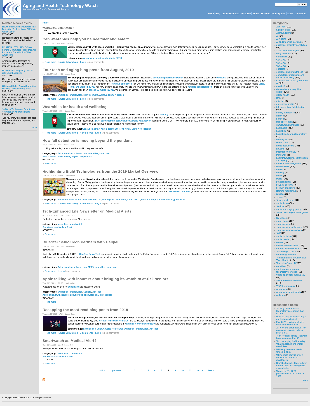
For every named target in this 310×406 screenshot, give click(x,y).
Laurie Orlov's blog (68, 62)
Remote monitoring (286, 191)
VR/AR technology (285, 286)
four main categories (121, 84)
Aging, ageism (106, 95)
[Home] (11, 9)
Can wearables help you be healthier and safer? (86, 39)
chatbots (280, 69)
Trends (255, 13)
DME (278, 98)
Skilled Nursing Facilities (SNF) (292, 212)
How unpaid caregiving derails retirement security (17, 71)
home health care (285, 145)
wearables (281, 289)
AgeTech (119, 95)
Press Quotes (279, 13)
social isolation (284, 236)
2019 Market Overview (178, 191)
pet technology (283, 182)
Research (246, 13)
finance (280, 116)
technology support (286, 254)
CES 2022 (281, 60)
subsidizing (73, 287)
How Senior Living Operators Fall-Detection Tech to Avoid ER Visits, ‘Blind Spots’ (19, 29)
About (290, 13)
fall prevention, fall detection (72, 153)
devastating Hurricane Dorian (168, 77)
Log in (83, 62)
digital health (282, 95)
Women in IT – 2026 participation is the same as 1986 (290, 373)
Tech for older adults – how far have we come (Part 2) (291, 337)
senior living (282, 203)
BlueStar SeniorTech (89, 254)
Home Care (282, 142)
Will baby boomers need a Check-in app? (289, 350)
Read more (50, 62)
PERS (91, 267)
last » (211, 370)
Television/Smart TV (286, 263)
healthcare (281, 128)
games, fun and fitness (287, 125)
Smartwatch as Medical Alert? (70, 341)
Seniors (87, 292)
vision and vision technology (290, 275)
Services (265, 13)
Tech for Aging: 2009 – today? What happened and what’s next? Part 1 (291, 344)
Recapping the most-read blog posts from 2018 (85, 310)
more (34, 127)
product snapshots (285, 188)
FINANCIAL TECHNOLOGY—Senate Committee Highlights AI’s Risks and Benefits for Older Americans (19, 51)
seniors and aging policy (288, 209)
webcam (280, 295)
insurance (281, 155)
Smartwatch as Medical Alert (57, 227)
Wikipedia (221, 77)
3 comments (86, 333)
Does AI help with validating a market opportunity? (291, 317)
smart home (282, 221)
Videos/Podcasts (230, 13)
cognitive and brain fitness (289, 72)
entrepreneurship (285, 104)
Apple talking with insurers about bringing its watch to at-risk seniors (105, 279)
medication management (289, 163)
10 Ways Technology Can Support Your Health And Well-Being (19, 110)
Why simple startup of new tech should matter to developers (289, 357)
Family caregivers (285, 112)
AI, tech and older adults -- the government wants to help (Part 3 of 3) (291, 330)
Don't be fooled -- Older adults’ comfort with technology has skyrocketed (291, 365)
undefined (281, 266)
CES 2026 (281, 66)
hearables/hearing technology (291, 134)
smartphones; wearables (289, 230)
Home (211, 13)
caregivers (281, 56)
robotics (280, 194)
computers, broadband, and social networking (290, 76)
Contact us (300, 13)
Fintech (280, 119)
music (279, 175)
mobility (280, 172)
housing (280, 149)
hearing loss (108, 199)
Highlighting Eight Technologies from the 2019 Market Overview (100, 171)
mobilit (279, 169)
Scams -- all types (285, 200)
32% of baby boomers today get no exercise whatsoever (122, 121)
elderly (279, 101)
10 (182, 370)
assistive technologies (287, 50)
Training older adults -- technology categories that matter (290, 311)
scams (279, 197)
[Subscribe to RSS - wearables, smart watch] (44, 380)
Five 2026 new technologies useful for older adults (290, 323)
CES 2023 (281, 63)
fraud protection (284, 122)
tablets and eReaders (287, 245)
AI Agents (281, 39)
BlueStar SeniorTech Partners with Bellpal (80, 242)
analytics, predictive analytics (291, 45)
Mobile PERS (115, 58)
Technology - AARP (286, 251)
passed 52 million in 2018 (101, 90)
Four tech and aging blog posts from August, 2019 (88, 70)
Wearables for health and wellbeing (75, 107)
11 (190, 370)
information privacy (286, 152)
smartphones (283, 224)
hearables (281, 131)
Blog (217, 13)
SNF (278, 233)
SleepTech (281, 218)
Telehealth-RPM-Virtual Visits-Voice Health (129, 129)
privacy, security (284, 185)
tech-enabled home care (288, 248)
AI (277, 36)
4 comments (86, 133)
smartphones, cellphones (289, 227)
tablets (279, 242)
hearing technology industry (140, 324)
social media (282, 239)
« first (102, 370)
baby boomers (90, 95)
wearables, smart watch (95, 58)
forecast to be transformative (113, 320)
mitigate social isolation (200, 87)
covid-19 (280, 86)
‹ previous (116, 370)
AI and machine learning (288, 42)
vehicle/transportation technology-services (163, 199)
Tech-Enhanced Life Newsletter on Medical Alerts (87, 211)
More (305, 380)
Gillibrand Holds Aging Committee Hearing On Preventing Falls (19, 87)
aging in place (283, 30)
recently (164, 114)
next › (200, 370)
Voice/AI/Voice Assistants (110, 329)
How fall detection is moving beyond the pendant (87, 140)
